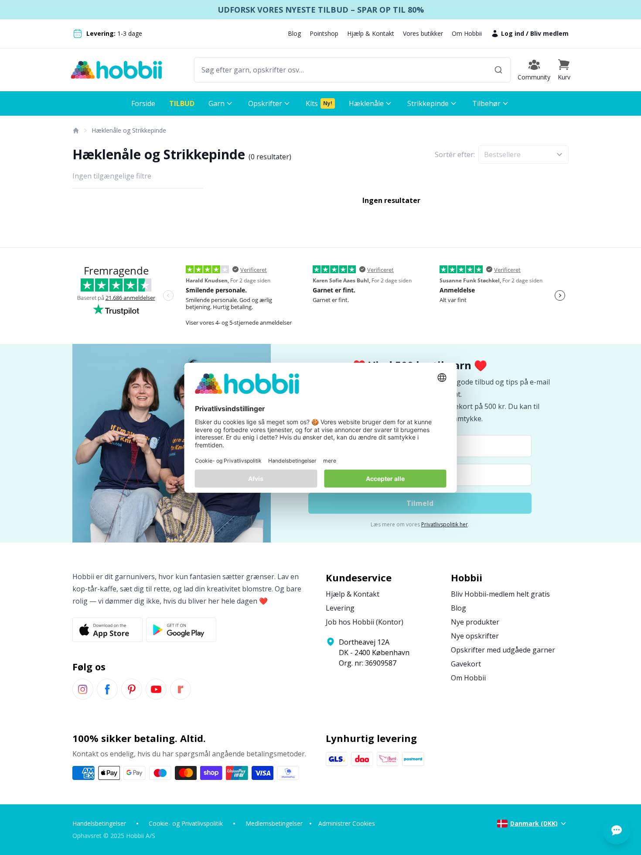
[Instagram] (82, 689)
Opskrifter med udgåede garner (503, 650)
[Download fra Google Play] (181, 630)
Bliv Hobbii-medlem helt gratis (500, 594)
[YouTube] (156, 689)
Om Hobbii (467, 33)
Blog (294, 33)
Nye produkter (475, 622)
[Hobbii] (116, 70)
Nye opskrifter (475, 636)
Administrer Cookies (346, 823)
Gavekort (466, 664)
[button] (563, 70)
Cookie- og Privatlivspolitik (186, 823)
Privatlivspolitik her (444, 524)
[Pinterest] (131, 689)
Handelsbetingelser (99, 823)
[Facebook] (107, 689)
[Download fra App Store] (107, 630)
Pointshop (324, 33)
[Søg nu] (498, 70)
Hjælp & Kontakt (370, 33)
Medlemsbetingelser (274, 823)
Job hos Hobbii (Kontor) (364, 622)
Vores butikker (423, 33)
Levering (340, 608)
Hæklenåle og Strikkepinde (129, 130)
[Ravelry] (180, 689)
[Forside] (75, 130)
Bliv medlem (549, 33)
